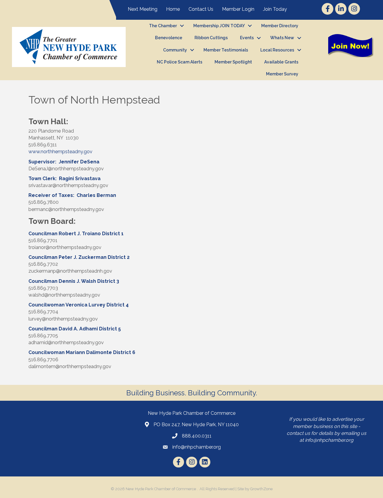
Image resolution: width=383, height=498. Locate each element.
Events (247, 37)
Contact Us (201, 9)
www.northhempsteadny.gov (60, 151)
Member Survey (282, 74)
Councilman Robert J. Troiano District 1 (76, 233)
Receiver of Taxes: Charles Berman (72, 195)
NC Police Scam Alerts (179, 62)
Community (175, 50)
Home (173, 9)
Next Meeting (142, 9)
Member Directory (279, 25)
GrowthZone (261, 489)
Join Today (275, 9)
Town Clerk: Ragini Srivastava (64, 178)
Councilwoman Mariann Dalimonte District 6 (81, 352)
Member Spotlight (233, 62)
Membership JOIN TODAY (219, 25)
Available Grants (281, 62)
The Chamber (163, 25)
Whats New (282, 37)
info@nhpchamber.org (329, 440)
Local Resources (277, 50)
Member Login (238, 9)
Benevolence (168, 37)
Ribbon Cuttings (211, 37)
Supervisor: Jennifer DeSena (63, 162)
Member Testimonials (225, 50)
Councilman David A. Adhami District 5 (74, 329)
